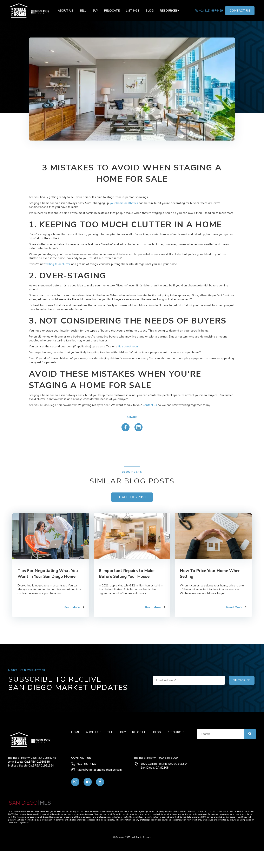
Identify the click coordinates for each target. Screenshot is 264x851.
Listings (132, 11)
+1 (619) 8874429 (211, 11)
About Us (65, 11)
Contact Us (240, 11)
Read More (72, 607)
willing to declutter (57, 264)
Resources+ (169, 11)
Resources (176, 732)
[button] (29, 10)
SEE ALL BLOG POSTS (132, 497)
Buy (95, 11)
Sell (82, 11)
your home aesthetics (124, 203)
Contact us (150, 405)
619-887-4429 (86, 764)
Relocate (112, 11)
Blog (150, 11)
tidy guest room (128, 346)
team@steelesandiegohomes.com (99, 770)
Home (75, 732)
